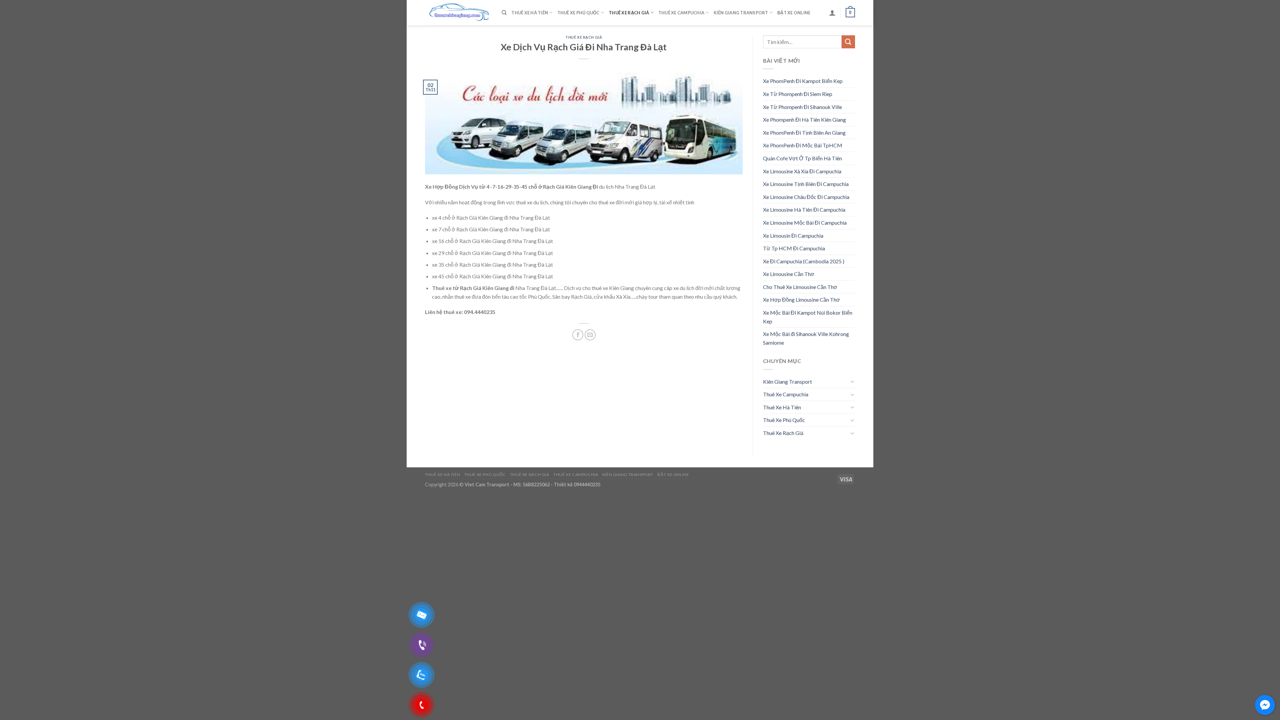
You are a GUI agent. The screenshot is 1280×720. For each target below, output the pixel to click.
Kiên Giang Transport (741, 12)
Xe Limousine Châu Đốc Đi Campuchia (806, 197)
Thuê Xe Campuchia (681, 12)
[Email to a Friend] (590, 334)
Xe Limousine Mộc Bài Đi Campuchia (805, 222)
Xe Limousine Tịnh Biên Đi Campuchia (806, 184)
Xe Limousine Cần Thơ (788, 274)
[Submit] (848, 41)
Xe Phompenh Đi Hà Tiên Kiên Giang (804, 119)
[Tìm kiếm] (504, 12)
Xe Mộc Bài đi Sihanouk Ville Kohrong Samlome (806, 338)
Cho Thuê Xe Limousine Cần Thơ (800, 287)
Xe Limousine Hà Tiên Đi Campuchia (804, 209)
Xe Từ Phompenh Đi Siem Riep (797, 94)
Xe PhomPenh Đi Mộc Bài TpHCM (802, 145)
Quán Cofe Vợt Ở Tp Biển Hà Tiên (802, 158)
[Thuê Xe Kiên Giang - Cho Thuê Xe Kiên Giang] (458, 12)
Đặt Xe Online (793, 12)
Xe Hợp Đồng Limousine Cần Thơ (801, 299)
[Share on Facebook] (577, 334)
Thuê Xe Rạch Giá (629, 12)
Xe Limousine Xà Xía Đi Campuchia (802, 171)
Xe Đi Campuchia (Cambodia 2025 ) (803, 261)
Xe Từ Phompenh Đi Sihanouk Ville (802, 107)
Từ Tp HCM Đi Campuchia (794, 248)
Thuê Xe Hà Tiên (529, 12)
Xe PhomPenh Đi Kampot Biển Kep (803, 81)
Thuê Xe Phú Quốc (578, 12)
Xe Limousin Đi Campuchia (793, 235)
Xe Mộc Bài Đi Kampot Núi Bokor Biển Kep (807, 316)
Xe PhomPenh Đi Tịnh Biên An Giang (804, 132)
